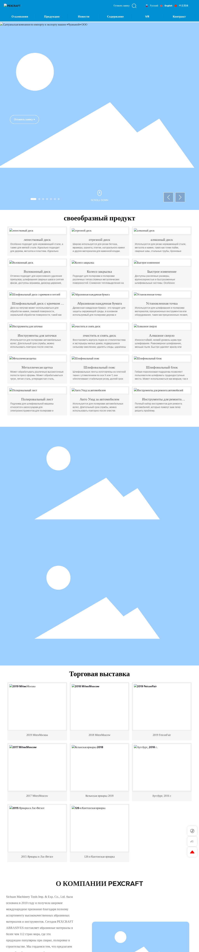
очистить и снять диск (99, 335)
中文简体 (183, 5)
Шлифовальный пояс (99, 367)
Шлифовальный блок (162, 367)
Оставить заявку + (24, 114)
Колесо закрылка (99, 271)
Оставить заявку (121, 5)
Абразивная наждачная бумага (99, 303)
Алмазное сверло (162, 335)
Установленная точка (162, 303)
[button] (33, 199)
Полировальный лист (37, 399)
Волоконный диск (37, 271)
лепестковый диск (37, 240)
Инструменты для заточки (37, 335)
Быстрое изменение (161, 271)
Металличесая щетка (37, 367)
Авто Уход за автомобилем (99, 399)
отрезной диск (99, 240)
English (168, 5)
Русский (154, 5)
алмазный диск (162, 240)
